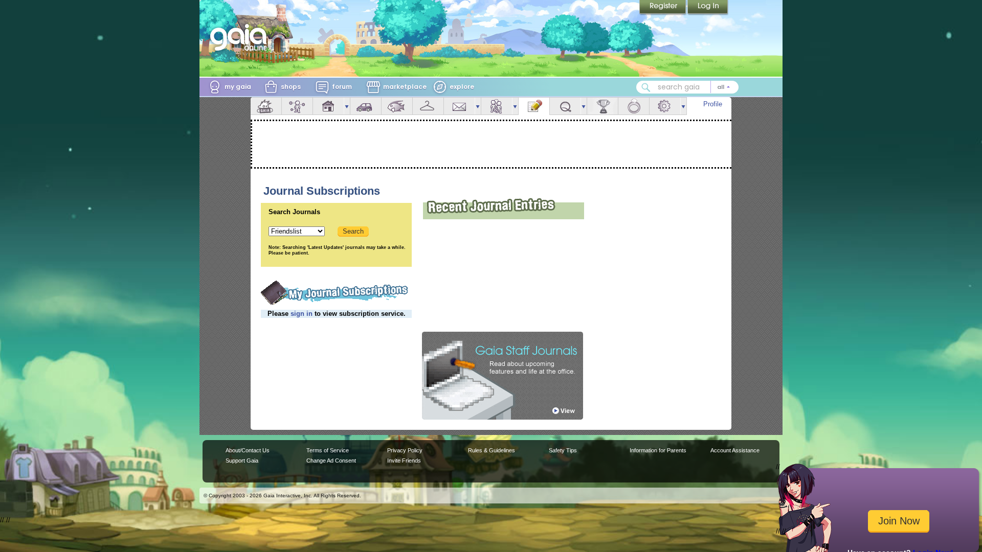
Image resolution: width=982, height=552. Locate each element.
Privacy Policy (404, 450)
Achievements (602, 106)
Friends (496, 106)
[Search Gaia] (646, 87)
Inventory (428, 106)
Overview (266, 106)
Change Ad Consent (331, 460)
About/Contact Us (248, 450)
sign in (302, 313)
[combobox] (687, 87)
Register (663, 7)
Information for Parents (658, 450)
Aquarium (397, 106)
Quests (565, 106)
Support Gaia (242, 460)
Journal (534, 106)
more (347, 106)
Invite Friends (404, 460)
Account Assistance (735, 450)
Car (365, 106)
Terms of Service (327, 450)
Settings (665, 106)
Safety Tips (563, 450)
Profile (712, 104)
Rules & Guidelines (491, 450)
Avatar (297, 106)
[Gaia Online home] (241, 37)
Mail (459, 106)
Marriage (633, 106)
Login (707, 7)
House (328, 106)
